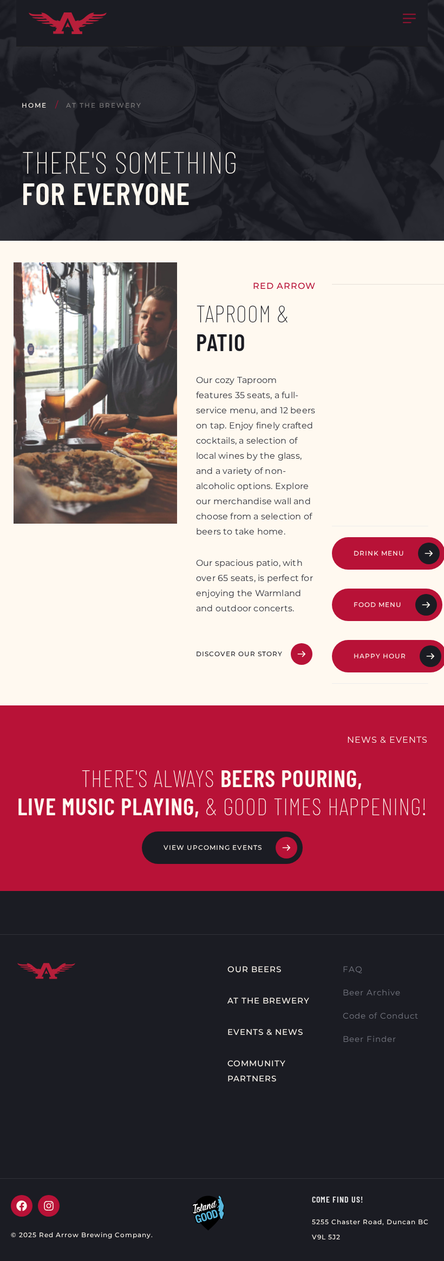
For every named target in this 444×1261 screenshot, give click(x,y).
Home (34, 105)
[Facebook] (21, 1206)
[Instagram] (49, 1206)
